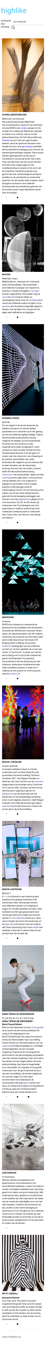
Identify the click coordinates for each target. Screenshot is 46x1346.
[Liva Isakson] (23, 1137)
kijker (7, 924)
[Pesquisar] (13, 27)
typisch (26, 1082)
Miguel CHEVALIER (12, 762)
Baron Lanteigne (12, 889)
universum (15, 673)
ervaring (6, 477)
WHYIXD (6, 274)
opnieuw (39, 781)
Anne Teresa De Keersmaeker (18, 1014)
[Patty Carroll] (23, 1263)
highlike (14, 10)
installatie (33, 300)
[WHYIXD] (23, 238)
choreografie (37, 1027)
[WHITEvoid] (23, 572)
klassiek (5, 140)
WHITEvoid (8, 617)
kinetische (6, 646)
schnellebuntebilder (14, 114)
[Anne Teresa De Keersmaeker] (23, 978)
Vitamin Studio (10, 418)
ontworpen (7, 474)
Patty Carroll (10, 1293)
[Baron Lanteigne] (23, 854)
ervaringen (34, 290)
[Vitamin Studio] (23, 370)
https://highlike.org (11, 1336)
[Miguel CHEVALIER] (23, 723)
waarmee (6, 806)
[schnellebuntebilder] (23, 75)
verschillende (8, 297)
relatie (35, 927)
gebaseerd (7, 793)
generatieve (27, 146)
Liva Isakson (9, 1172)
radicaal (5, 1045)
